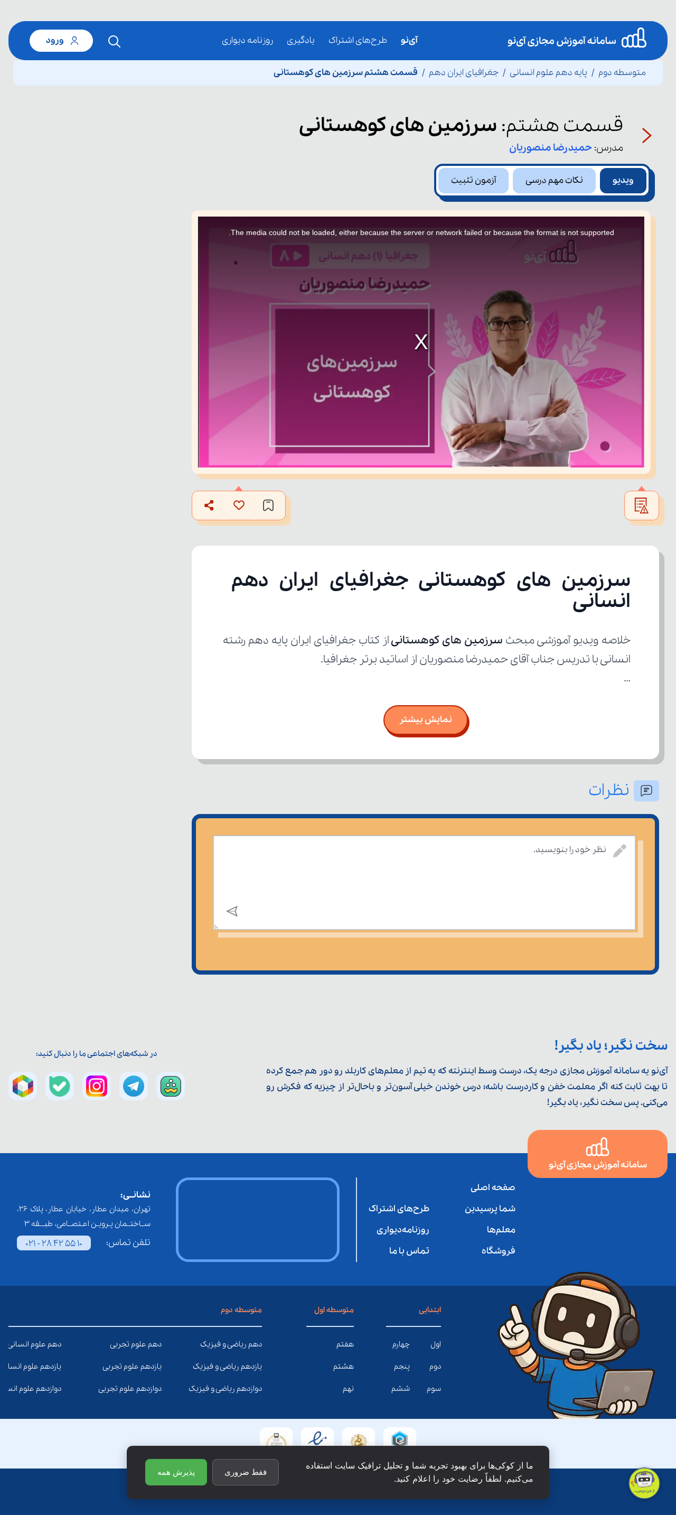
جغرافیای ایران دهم (464, 73)
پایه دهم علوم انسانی (548, 73)
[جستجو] (114, 41)
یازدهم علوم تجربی (154, 1366)
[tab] (623, 180)
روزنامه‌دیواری (403, 1230)
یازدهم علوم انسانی (53, 1366)
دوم (435, 1366)
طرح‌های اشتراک (357, 40)
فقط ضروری (245, 1472)
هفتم (345, 1344)
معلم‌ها (501, 1230)
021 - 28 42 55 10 (53, 1244)
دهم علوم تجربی (154, 1344)
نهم (348, 1388)
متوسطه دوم (622, 73)
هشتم (343, 1366)
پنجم (402, 1366)
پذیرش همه (176, 1472)
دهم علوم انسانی (53, 1344)
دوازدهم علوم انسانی (53, 1388)
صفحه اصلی (493, 1188)
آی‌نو (409, 40)
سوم (434, 1388)
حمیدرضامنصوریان (550, 148)
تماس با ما (409, 1251)
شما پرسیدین (490, 1209)
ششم (400, 1388)
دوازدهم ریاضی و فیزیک (254, 1388)
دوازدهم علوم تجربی (154, 1388)
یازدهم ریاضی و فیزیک (254, 1366)
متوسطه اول (334, 1310)
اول (435, 1344)
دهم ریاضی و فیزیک (254, 1344)
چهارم (401, 1344)
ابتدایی (430, 1310)
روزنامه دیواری (247, 40)
